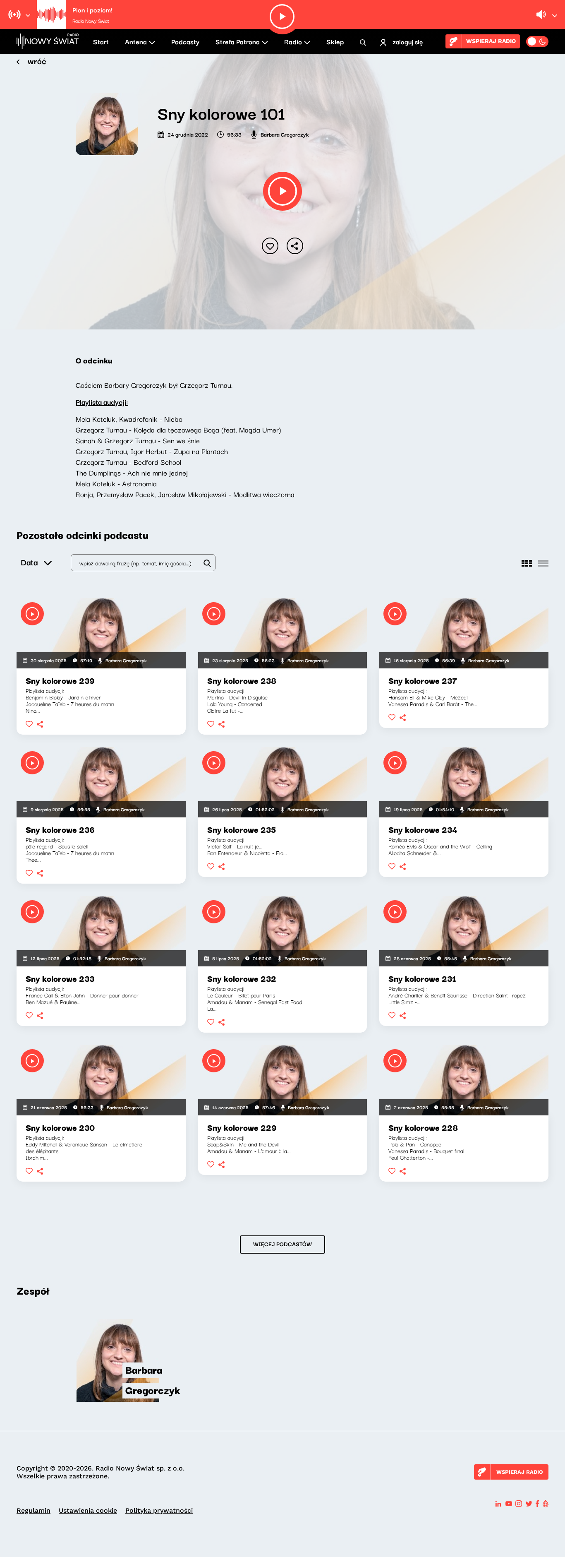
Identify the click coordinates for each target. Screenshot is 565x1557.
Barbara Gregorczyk (285, 134)
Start (101, 41)
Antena (136, 41)
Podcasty (185, 41)
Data (29, 561)
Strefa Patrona (237, 41)
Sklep (335, 41)
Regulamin (33, 1510)
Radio (293, 41)
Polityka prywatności (159, 1510)
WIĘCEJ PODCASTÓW (282, 1243)
